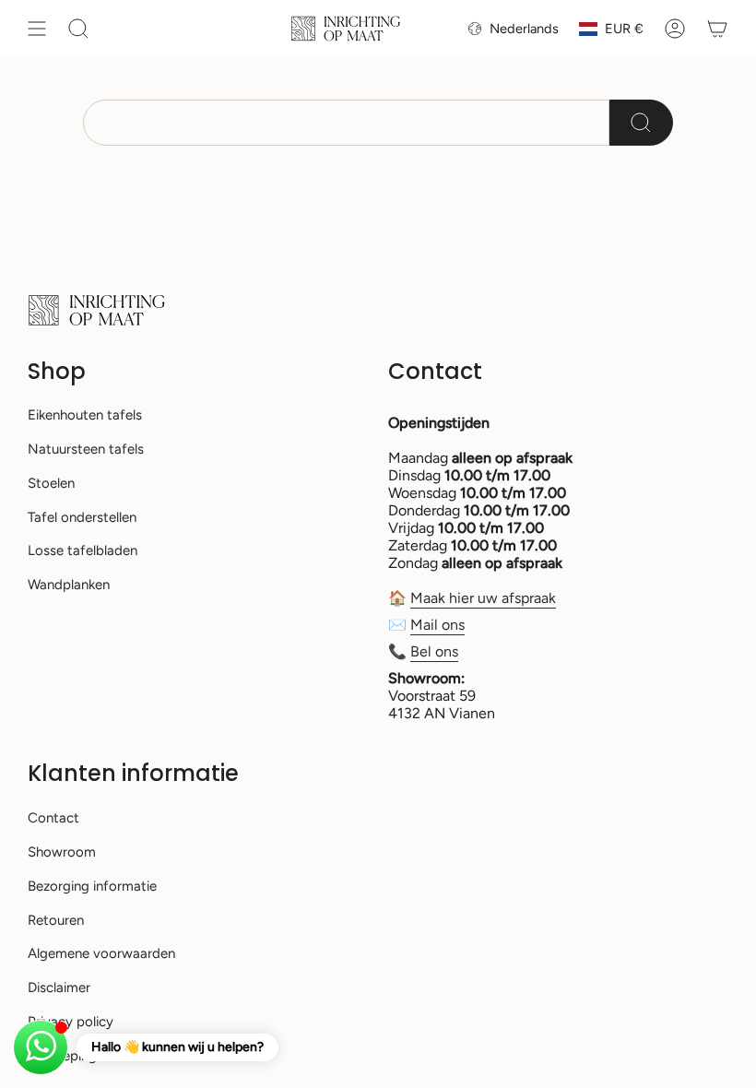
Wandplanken (69, 584)
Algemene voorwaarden (101, 953)
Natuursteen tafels (86, 449)
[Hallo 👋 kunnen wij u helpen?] (40, 1047)
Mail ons (437, 624)
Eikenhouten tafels (85, 415)
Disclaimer (59, 987)
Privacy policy (70, 1021)
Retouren (56, 920)
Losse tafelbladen (82, 550)
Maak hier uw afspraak (483, 598)
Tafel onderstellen (82, 517)
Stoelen (51, 483)
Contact (53, 818)
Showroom (62, 852)
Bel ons (434, 651)
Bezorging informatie (92, 886)
